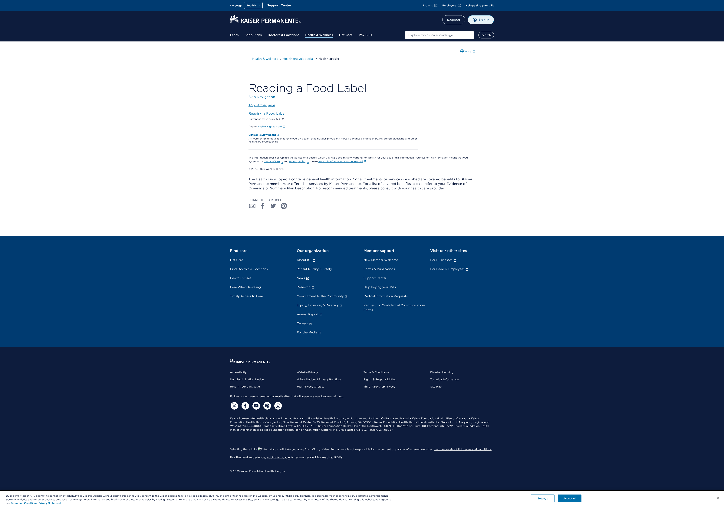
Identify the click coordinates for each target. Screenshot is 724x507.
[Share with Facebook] (263, 206)
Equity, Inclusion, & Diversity (318, 305)
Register (453, 20)
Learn (234, 35)
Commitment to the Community (320, 296)
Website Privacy (307, 372)
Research (303, 287)
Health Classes (240, 278)
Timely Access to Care (246, 296)
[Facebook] (244, 406)
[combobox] (439, 35)
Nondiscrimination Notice (247, 379)
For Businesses (441, 260)
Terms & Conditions (376, 372)
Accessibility (238, 372)
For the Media (307, 332)
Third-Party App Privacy (379, 386)
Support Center (279, 5)
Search (486, 35)
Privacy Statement (49, 503)
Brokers (428, 5)
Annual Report (307, 314)
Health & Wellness (319, 35)
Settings (543, 498)
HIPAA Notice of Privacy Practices (319, 379)
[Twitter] (234, 406)
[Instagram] (277, 406)
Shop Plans (253, 35)
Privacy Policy (297, 161)
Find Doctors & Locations (249, 269)
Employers (449, 5)
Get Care (346, 35)
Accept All (569, 498)
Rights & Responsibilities (380, 379)
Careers (302, 323)
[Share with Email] (252, 206)
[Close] (718, 498)
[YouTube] (255, 406)
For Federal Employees (447, 269)
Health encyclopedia (298, 59)
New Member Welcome (381, 260)
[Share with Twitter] (273, 206)
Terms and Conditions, (24, 503)
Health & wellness (265, 59)
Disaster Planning (441, 372)
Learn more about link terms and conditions (463, 449)
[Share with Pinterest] (284, 206)
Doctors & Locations (283, 35)
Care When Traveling (245, 287)
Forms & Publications (379, 269)
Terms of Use (272, 161)
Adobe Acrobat (277, 457)
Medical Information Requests (386, 296)
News (301, 278)
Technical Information (444, 379)
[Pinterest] (266, 406)
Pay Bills (365, 35)
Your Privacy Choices (310, 386)
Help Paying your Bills (380, 287)
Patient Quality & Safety (314, 269)
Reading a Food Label (266, 113)
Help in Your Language (245, 386)
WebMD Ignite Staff (270, 126)
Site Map (436, 386)
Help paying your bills (480, 5)
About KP (304, 260)
